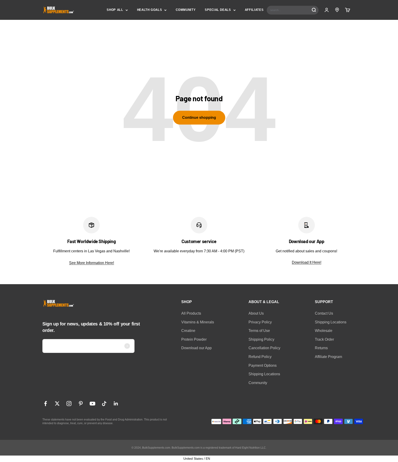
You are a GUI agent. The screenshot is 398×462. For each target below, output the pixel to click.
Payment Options (263, 365)
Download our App (196, 348)
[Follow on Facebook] (45, 403)
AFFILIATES (254, 10)
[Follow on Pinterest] (81, 403)
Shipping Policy (261, 339)
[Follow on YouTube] (92, 403)
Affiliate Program (328, 357)
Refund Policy (260, 357)
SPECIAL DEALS (218, 10)
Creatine (188, 331)
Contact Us (324, 313)
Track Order (324, 339)
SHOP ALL (115, 10)
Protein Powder (194, 339)
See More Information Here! (91, 263)
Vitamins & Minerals (197, 322)
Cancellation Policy (264, 348)
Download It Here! (306, 262)
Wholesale (323, 331)
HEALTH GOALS (149, 10)
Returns (321, 348)
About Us (256, 313)
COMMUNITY (186, 10)
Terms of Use (259, 331)
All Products (191, 313)
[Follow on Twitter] (57, 403)
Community (258, 383)
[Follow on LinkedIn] (116, 403)
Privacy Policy (260, 322)
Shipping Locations (264, 374)
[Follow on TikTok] (104, 403)
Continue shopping (199, 117)
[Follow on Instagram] (69, 403)
